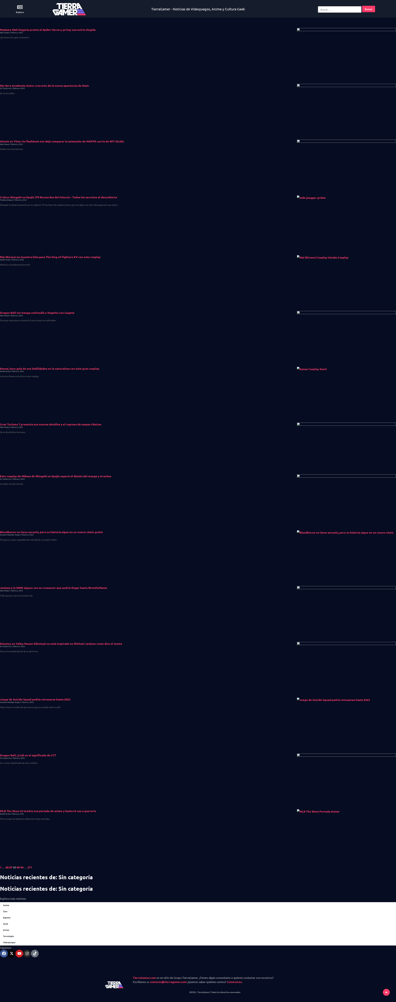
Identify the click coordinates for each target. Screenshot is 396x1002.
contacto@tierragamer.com (168, 982)
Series (6, 930)
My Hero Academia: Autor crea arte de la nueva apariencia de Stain (44, 85)
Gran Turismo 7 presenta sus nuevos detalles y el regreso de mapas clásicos (50, 424)
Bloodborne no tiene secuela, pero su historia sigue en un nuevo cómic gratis (51, 532)
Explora (20, 12)
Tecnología (8, 936)
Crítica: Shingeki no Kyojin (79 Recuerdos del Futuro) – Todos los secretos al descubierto (58, 197)
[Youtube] (19, 953)
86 (7, 867)
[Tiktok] (35, 953)
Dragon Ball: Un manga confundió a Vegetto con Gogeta (37, 312)
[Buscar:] (340, 9)
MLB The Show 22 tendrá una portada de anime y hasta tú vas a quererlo (48, 811)
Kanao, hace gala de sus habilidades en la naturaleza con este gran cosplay (49, 368)
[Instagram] (27, 953)
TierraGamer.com (144, 977)
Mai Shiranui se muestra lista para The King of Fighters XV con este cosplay (50, 257)
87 (10, 867)
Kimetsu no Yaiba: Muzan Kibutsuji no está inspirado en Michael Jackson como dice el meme (61, 643)
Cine (5, 911)
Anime (6, 905)
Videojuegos (9, 942)
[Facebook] (4, 953)
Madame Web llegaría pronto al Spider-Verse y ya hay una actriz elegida (48, 29)
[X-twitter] (11, 953)
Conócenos (234, 982)
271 (30, 867)
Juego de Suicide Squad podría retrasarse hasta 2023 (35, 699)
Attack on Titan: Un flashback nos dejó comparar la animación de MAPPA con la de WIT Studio (62, 141)
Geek (5, 923)
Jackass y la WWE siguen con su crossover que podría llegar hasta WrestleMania (53, 587)
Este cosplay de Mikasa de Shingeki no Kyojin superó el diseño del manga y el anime (55, 476)
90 (22, 867)
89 (18, 867)
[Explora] (20, 7)
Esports (6, 917)
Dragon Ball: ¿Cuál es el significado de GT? (28, 755)
